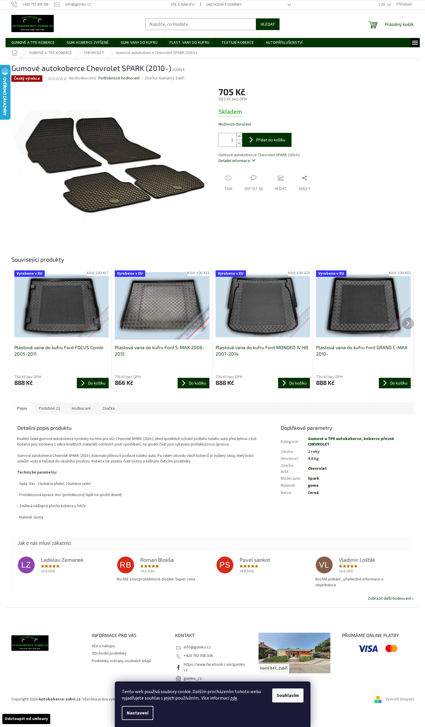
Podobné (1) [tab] (49, 408)
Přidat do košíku (270, 139)
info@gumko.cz (197, 647)
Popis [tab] (22, 408)
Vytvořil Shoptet (400, 699)
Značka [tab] (108, 408)
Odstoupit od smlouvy (26, 719)
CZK (382, 4)
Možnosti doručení (234, 124)
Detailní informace (234, 161)
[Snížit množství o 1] (239, 143)
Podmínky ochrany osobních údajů (121, 661)
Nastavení (137, 713)
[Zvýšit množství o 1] (239, 136)
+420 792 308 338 (198, 656)
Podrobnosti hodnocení (119, 78)
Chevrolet (317, 469)
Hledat (268, 24)
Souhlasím (288, 695)
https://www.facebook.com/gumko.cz (215, 667)
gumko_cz (193, 678)
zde (233, 698)
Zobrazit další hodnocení (389, 598)
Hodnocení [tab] (81, 408)
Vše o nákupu (183, 4)
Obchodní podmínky (224, 4)
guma (313, 485)
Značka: (164, 78)
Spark (313, 478)
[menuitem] (33, 42)
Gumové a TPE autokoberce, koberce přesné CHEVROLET (351, 441)
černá (313, 493)
